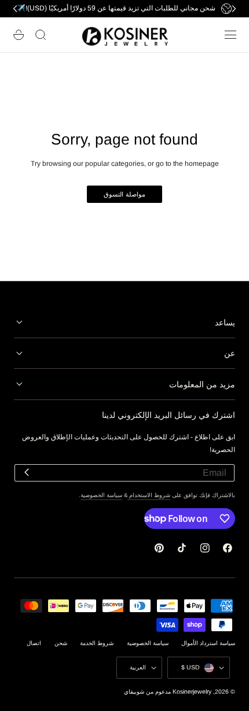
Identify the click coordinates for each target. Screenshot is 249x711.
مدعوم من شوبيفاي (147, 691)
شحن (60, 643)
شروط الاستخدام (148, 495)
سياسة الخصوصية (101, 495)
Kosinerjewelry (192, 691)
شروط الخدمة (96, 643)
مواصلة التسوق (124, 194)
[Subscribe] (27, 472)
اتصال (34, 643)
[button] (230, 35)
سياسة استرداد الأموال (208, 643)
